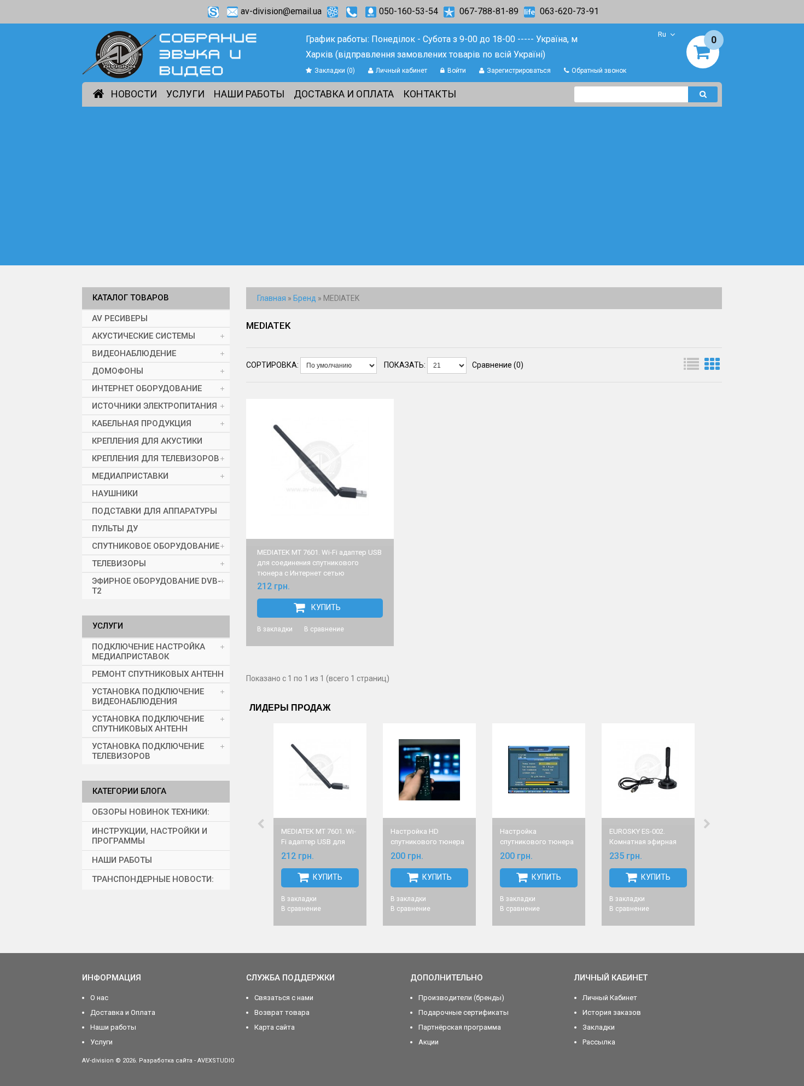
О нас (99, 998)
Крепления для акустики (147, 441)
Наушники (115, 493)
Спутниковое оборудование (155, 546)
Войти (456, 70)
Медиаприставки (130, 476)
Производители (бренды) (461, 998)
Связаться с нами (283, 998)
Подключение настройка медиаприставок (148, 651)
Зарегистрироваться (519, 70)
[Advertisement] (402, 188)
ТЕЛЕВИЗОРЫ (119, 563)
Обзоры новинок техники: (150, 812)
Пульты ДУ (115, 528)
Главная (271, 298)
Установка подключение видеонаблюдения (148, 696)
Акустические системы (143, 336)
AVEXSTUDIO (216, 1060)
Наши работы (249, 94)
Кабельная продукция (141, 423)
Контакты (429, 94)
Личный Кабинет (609, 998)
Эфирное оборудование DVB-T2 (156, 586)
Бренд (304, 298)
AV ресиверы (120, 318)
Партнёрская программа (459, 1027)
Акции (428, 1042)
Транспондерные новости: (153, 879)
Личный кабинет (401, 70)
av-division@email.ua (281, 11)
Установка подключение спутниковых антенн (148, 724)
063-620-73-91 (568, 11)
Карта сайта (274, 1027)
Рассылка (598, 1042)
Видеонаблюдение (134, 353)
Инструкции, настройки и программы (149, 836)
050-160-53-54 (408, 11)
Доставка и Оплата (122, 1012)
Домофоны (117, 371)
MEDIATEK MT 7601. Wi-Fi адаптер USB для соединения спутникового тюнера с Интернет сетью (319, 562)
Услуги (185, 94)
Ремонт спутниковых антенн (158, 674)
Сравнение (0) (497, 365)
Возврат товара (282, 1012)
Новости (134, 94)
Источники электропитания (154, 406)
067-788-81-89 (487, 11)
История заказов (611, 1012)
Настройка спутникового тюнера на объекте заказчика (537, 841)
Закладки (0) (334, 70)
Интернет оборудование (147, 388)
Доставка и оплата (344, 94)
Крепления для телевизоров (155, 458)
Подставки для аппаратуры (154, 511)
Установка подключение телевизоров (148, 751)
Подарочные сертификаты (463, 1012)
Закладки (598, 1027)
